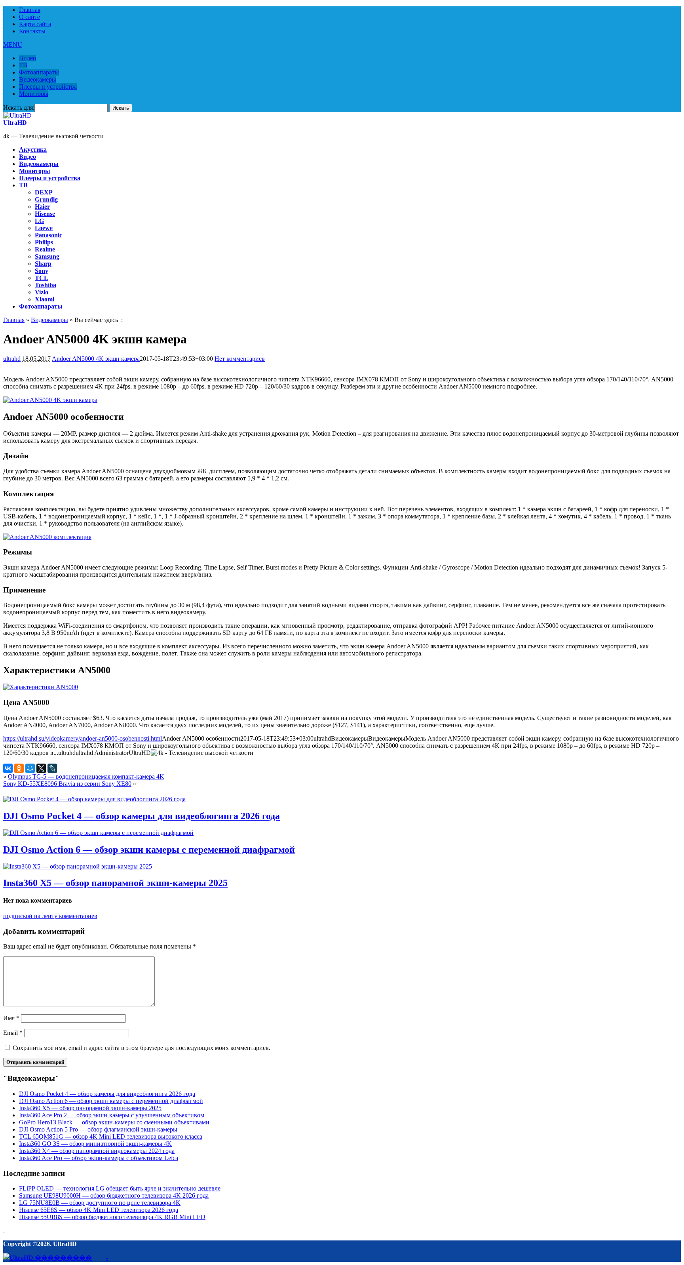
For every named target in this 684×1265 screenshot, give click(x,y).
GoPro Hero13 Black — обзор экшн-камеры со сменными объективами (114, 1122)
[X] (41, 768)
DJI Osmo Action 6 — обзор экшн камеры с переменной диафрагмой (149, 849)
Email (13, 1032)
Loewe (44, 228)
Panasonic (48, 235)
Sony (41, 270)
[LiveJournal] (52, 768)
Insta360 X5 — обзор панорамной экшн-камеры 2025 (115, 883)
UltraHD (15, 122)
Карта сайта (35, 24)
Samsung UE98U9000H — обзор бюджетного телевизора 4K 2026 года (114, 1195)
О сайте (29, 16)
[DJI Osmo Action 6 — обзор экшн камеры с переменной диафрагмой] (98, 832)
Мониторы (33, 93)
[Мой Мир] (30, 768)
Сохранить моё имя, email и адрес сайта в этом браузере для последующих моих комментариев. (141, 1047)
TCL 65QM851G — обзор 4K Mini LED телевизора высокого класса (110, 1136)
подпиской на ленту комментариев (50, 916)
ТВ (23, 65)
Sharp (43, 263)
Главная (29, 9)
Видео (27, 58)
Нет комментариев (240, 358)
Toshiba (45, 285)
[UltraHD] (17, 115)
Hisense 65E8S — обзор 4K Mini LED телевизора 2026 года (98, 1209)
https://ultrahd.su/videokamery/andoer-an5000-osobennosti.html (82, 738)
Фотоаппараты (39, 72)
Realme (45, 249)
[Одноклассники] (19, 768)
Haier (42, 206)
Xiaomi (44, 299)
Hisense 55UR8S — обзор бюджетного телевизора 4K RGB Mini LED (112, 1217)
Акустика (33, 149)
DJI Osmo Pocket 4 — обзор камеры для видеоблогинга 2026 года (141, 816)
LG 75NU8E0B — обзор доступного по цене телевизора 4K (99, 1202)
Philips (44, 242)
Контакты (32, 31)
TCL (41, 277)
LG (39, 220)
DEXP (44, 192)
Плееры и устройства (48, 86)
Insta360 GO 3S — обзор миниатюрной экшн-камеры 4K (95, 1143)
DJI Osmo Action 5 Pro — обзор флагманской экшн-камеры (98, 1129)
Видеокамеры (37, 79)
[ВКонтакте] (8, 768)
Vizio (41, 292)
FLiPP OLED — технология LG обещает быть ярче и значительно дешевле (119, 1188)
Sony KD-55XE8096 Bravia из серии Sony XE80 (67, 783)
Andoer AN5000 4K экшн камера (96, 358)
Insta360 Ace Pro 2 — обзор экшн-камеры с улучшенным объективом (111, 1115)
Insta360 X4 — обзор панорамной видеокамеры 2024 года (97, 1150)
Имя (11, 1018)
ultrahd (12, 358)
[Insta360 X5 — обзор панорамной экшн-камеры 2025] (77, 866)
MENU (12, 44)
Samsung (47, 256)
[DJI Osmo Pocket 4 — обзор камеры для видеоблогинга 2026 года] (94, 799)
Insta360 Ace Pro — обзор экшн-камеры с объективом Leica (98, 1158)
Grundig (46, 199)
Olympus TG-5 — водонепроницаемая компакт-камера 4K (86, 776)
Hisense (45, 213)
